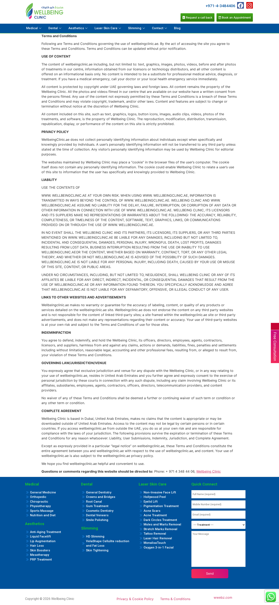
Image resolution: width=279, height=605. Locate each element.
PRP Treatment (41, 559)
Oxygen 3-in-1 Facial (159, 547)
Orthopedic (38, 497)
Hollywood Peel (155, 497)
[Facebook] (240, 5)
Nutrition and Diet (43, 515)
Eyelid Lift (151, 501)
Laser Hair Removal (158, 538)
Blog (177, 28)
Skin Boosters (40, 550)
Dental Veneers (97, 515)
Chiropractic (39, 501)
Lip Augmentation (43, 541)
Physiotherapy (40, 506)
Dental (53, 28)
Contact (157, 28)
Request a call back (198, 17)
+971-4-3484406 (220, 5)
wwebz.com (223, 597)
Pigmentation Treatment (161, 506)
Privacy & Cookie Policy (135, 599)
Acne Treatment (155, 515)
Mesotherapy (39, 555)
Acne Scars (152, 511)
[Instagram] (249, 5)
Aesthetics (76, 28)
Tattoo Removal (155, 533)
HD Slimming (95, 536)
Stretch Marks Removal (160, 529)
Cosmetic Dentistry (99, 511)
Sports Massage (42, 511)
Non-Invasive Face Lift (160, 492)
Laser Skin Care (106, 28)
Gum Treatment (97, 506)
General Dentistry (98, 492)
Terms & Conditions (175, 599)
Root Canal (94, 501)
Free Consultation (275, 346)
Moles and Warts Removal (162, 524)
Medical (32, 28)
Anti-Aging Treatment (45, 532)
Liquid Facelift (40, 536)
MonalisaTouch (155, 543)
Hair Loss (37, 545)
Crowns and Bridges (100, 497)
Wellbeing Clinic (208, 471)
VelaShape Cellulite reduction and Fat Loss (107, 543)
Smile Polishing (97, 520)
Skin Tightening (97, 550)
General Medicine (43, 492)
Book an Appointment (236, 17)
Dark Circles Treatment (160, 520)
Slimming (134, 28)
